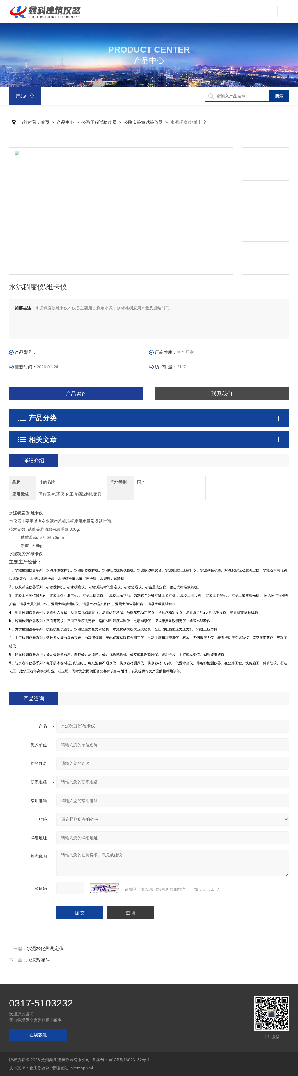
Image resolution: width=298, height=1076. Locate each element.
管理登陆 (60, 1068)
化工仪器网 (39, 1068)
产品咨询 (76, 394)
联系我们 (221, 394)
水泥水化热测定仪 (45, 948)
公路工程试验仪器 (98, 122)
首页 (45, 122)
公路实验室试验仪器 (143, 122)
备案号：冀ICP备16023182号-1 (121, 1059)
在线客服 (38, 1034)
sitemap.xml (82, 1068)
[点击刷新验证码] (104, 888)
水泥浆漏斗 (38, 960)
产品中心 (25, 95)
